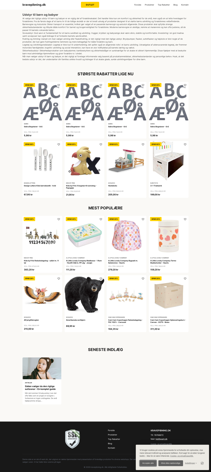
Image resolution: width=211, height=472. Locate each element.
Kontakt (185, 5)
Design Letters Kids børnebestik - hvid (40, 186)
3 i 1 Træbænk (156, 186)
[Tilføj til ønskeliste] (59, 85)
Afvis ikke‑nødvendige (170, 463)
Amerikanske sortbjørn (75, 320)
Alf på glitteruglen (31, 320)
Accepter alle (148, 463)
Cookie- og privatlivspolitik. (182, 455)
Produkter (149, 5)
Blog (175, 5)
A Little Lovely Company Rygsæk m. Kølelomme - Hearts (123, 262)
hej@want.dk (161, 439)
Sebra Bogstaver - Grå (33, 127)
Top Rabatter (164, 5)
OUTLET (90, 5)
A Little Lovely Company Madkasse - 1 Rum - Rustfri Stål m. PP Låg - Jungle (84, 262)
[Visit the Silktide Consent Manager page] (202, 463)
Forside (137, 5)
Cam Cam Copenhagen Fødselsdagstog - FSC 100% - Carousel (125, 321)
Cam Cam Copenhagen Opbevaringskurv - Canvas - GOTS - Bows (168, 321)
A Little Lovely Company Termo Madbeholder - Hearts (163, 262)
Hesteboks (112, 186)
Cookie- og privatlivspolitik (161, 444)
